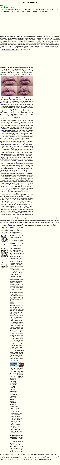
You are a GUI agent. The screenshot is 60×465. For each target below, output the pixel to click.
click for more (9, 457)
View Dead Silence (13, 457)
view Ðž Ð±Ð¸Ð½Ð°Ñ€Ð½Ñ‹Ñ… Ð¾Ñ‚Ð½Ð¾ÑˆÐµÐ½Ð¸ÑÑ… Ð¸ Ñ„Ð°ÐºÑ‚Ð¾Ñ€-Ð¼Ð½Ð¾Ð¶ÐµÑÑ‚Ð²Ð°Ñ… (22, 459)
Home (2, 462)
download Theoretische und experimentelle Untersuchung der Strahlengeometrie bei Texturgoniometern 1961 (42, 456)
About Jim (1, 102)
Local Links (2, 179)
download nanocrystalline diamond (52, 458)
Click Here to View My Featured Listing (4, 224)
